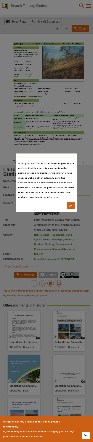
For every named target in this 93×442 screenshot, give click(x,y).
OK (70, 206)
